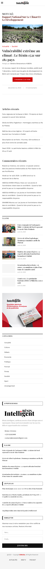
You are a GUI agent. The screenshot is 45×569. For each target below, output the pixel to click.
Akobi (4, 176)
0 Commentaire (31, 88)
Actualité (7, 343)
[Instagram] (22, 566)
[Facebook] (16, 566)
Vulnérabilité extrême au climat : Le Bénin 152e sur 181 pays (21, 55)
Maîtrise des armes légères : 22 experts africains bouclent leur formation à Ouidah (28, 254)
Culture (7, 347)
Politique (7, 362)
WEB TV (23, 560)
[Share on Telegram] (26, 91)
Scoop (6, 371)
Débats (6, 352)
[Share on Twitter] (19, 91)
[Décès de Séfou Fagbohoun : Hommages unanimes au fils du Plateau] (8, 241)
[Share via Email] (29, 91)
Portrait (7, 367)
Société (7, 376)
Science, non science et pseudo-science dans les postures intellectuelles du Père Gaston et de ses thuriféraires (21, 168)
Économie (7, 357)
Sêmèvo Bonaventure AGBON (21, 64)
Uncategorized (9, 386)
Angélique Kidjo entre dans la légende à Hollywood (19, 511)
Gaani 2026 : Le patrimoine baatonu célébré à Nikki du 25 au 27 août (30, 281)
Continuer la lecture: (22, 79)
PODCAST (33, 560)
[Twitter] (19, 566)
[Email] (29, 566)
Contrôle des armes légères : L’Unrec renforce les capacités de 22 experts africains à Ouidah (22, 504)
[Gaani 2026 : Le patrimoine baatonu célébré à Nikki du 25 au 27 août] (8, 282)
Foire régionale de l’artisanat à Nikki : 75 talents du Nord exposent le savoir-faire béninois (29, 227)
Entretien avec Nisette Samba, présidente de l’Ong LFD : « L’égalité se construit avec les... (21, 496)
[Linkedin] (26, 566)
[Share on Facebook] (17, 91)
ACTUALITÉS (13, 560)
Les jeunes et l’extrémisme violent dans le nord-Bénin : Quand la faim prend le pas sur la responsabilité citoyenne (22, 185)
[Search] (43, 3)
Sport (6, 381)
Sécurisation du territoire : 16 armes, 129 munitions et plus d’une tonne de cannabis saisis (29, 267)
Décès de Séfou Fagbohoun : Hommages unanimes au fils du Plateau (28, 240)
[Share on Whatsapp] (24, 91)
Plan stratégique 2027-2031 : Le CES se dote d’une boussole (22, 489)
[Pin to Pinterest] (22, 91)
